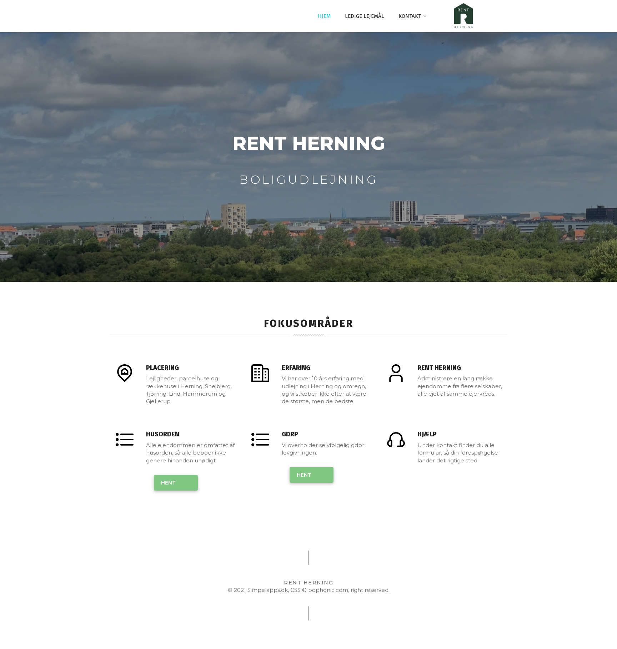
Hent (168, 483)
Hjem (324, 16)
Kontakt (409, 16)
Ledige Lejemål (364, 16)
